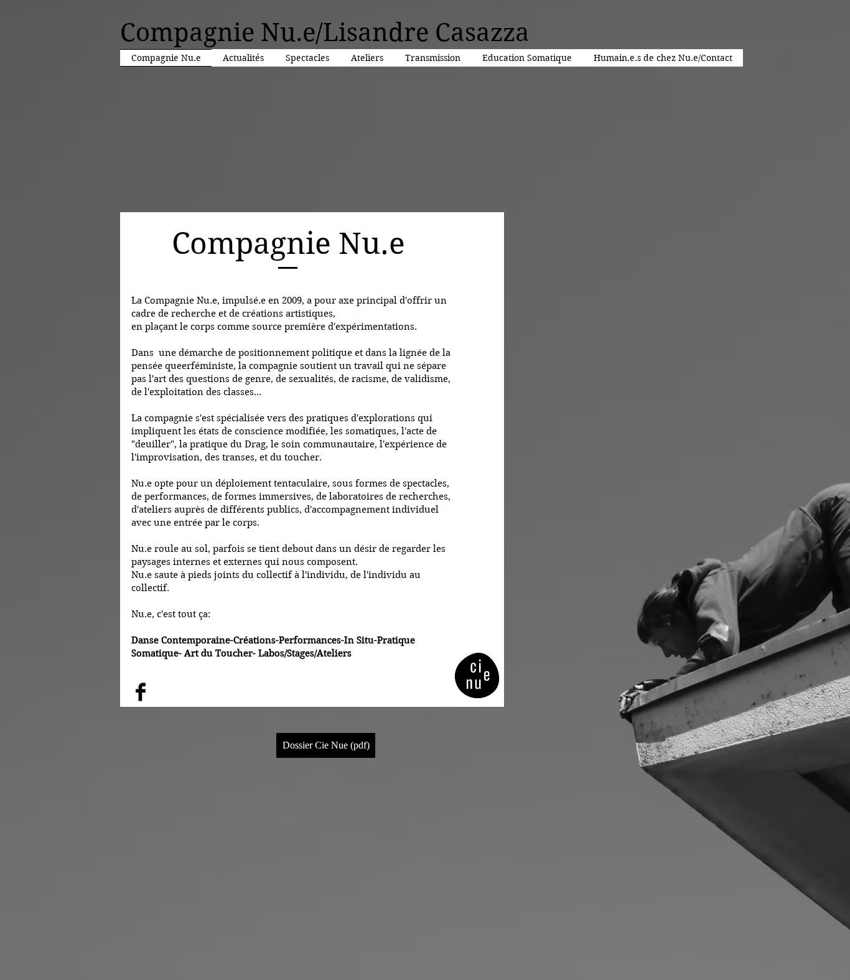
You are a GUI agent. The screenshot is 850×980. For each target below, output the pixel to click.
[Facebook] (140, 692)
